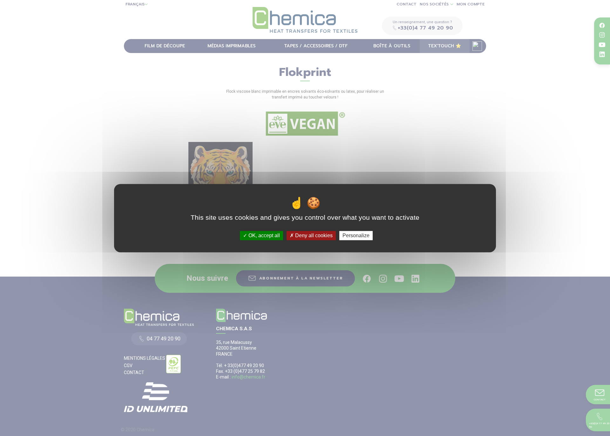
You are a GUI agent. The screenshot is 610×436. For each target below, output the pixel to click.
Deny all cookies (313, 235)
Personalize (355, 235)
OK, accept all (263, 235)
